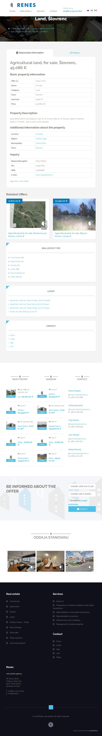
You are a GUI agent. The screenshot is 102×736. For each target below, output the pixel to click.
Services (41, 11)
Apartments (15, 261)
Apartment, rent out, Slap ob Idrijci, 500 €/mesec (30, 300)
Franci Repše (74, 391)
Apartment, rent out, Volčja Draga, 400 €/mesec (30, 308)
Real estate (25, 11)
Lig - (25, 397)
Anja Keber (73, 420)
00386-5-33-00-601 (72, 11)
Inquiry (76, 52)
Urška (12, 339)
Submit (83, 509)
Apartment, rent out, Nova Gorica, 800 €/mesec (29, 304)
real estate (24, 181)
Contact (53, 11)
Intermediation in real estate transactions (73, 612)
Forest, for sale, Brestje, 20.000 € (23, 312)
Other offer (15, 277)
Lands (26, 29)
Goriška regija (41, 139)
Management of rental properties (69, 624)
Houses (14, 265)
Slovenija (39, 134)
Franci (12, 335)
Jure (11, 346)
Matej (58, 657)
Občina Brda (41, 143)
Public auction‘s (16, 638)
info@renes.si (13, 694)
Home (12, 11)
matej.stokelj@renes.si (79, 453)
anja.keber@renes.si (79, 424)
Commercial (16, 258)
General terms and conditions (68, 620)
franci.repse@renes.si (44, 175)
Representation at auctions (67, 616)
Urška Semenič (75, 405)
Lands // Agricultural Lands (43, 29)
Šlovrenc (39, 148)
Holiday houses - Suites (19, 622)
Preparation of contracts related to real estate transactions (73, 606)
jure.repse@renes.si (78, 439)
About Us (60, 601)
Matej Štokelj (74, 449)
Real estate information (31, 52)
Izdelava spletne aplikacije (81, 731)
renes (16, 181)
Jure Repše (73, 435)
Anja (11, 343)
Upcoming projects (17, 643)
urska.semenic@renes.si (80, 409)
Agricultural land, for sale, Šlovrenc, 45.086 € (29, 32)
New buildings (16, 273)
